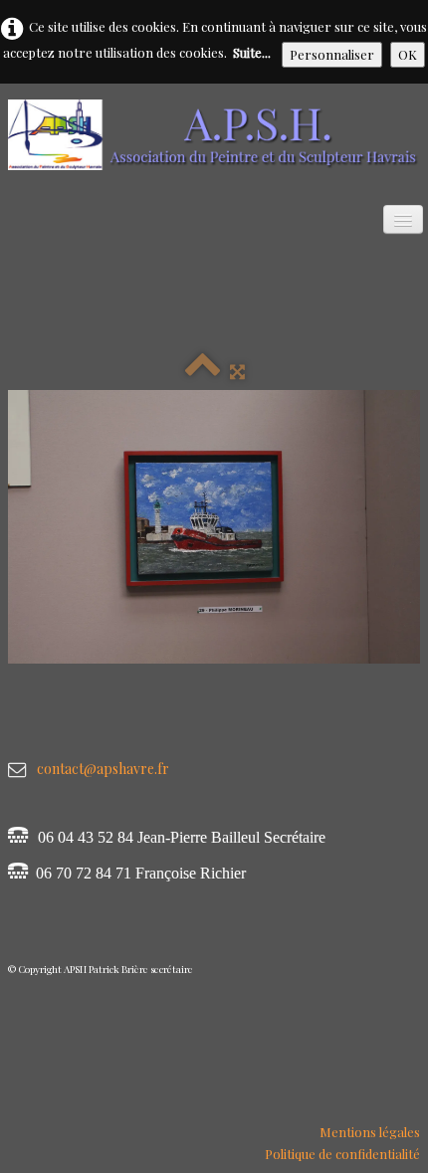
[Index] (202, 370)
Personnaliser (332, 54)
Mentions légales (370, 1131)
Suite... (252, 52)
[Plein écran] (237, 370)
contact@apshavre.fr (103, 768)
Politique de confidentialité (342, 1153)
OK (407, 54)
